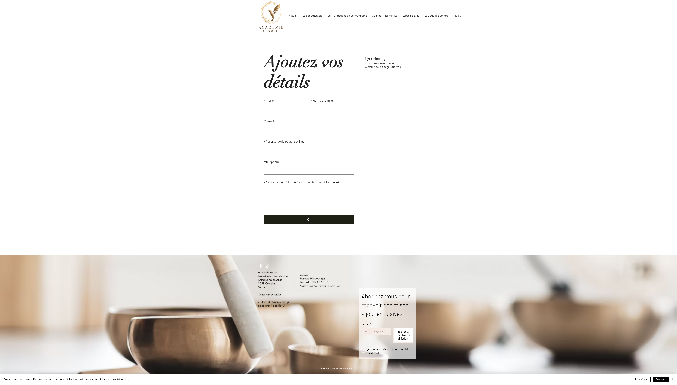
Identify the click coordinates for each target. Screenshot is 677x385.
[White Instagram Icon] (267, 265)
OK (309, 219)
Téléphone (272, 162)
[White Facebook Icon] (261, 265)
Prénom (270, 101)
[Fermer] (673, 379)
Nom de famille (322, 101)
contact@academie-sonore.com (324, 286)
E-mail (269, 121)
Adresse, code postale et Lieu (284, 141)
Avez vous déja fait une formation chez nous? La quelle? (301, 182)
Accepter (661, 379)
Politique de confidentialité (114, 379)
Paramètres (641, 379)
